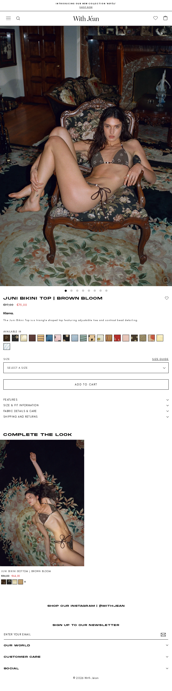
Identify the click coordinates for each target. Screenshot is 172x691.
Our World (17, 645)
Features (10, 399)
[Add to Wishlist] (167, 298)
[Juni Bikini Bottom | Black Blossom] (9, 581)
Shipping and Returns (20, 416)
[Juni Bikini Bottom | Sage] (14, 581)
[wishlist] (156, 18)
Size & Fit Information (21, 405)
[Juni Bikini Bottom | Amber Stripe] (20, 581)
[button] (165, 18)
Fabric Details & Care (20, 411)
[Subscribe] (163, 635)
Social (11, 668)
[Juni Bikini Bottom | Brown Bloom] (42, 503)
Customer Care (22, 656)
